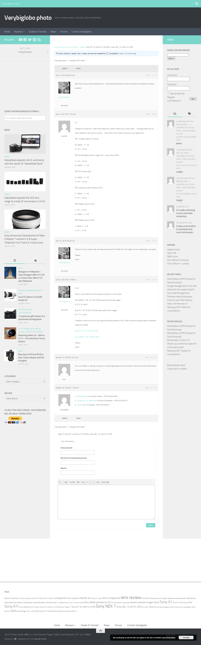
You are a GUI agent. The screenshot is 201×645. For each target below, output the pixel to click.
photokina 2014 (104, 602)
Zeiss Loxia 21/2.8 (41, 611)
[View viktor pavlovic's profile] (64, 93)
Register (171, 97)
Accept (186, 637)
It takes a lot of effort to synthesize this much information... (186, 229)
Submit (150, 525)
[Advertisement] (25, 83)
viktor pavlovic (64, 97)
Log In (193, 99)
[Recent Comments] (174, 114)
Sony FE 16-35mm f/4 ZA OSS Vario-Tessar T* (55, 607)
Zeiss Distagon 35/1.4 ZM (25, 611)
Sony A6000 (23, 607)
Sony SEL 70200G (148, 607)
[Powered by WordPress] (15, 639)
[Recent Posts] (14, 261)
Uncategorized (24, 313)
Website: (64, 468)
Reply (148, 75)
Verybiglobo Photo (11, 3)
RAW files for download (121, 603)
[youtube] (20, 39)
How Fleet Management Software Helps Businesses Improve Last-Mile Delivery (179, 296)
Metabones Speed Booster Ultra (36, 602)
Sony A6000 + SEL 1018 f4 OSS (87, 337)
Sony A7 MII (177, 602)
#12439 (154, 357)
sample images (146, 602)
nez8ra (179, 172)
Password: (172, 84)
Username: (172, 75)
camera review (25, 598)
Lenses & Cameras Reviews (30, 291)
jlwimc (179, 143)
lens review (131, 597)
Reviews (18, 31)
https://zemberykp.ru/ (177, 303)
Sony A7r (11, 606)
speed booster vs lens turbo (173, 607)
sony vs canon (158, 607)
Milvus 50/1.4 (54, 603)
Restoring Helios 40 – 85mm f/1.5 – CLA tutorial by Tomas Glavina (31, 338)
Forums (64, 31)
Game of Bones (82, 396)
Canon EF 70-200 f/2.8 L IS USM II (42, 598)
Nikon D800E (90, 602)
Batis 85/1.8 (16, 598)
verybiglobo (187, 607)
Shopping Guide (25, 310)
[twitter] (29, 39)
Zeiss (20, 268)
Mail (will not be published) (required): (74, 458)
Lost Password (174, 100)
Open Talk (171, 253)
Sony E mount (33, 607)
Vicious (79, 405)
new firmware (78, 603)
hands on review (96, 598)
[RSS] (39, 39)
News (53, 31)
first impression (73, 598)
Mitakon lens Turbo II (66, 603)
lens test (145, 598)
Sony (20, 294)
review (133, 602)
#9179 (154, 75)
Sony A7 (166, 602)
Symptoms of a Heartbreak (87, 401)
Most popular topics (176, 365)
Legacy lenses (173, 249)
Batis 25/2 (7, 598)
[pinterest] (34, 39)
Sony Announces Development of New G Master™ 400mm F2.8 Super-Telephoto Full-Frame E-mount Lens (24, 239)
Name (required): (67, 448)
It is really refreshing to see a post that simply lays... (185, 213)
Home (7, 31)
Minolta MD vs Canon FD (178, 340)
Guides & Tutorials (37, 31)
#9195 (154, 280)
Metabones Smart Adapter (158, 598)
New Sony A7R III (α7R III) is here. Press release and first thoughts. (31, 357)
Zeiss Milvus (53, 611)
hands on (85, 598)
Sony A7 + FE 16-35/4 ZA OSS (86, 331)
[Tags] (189, 114)
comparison (60, 598)
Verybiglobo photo (28, 17)
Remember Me (178, 93)
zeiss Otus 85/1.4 (71, 611)
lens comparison (112, 598)
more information (168, 637)
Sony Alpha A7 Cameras (178, 260)
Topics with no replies (177, 368)
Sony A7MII (187, 602)
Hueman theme (40, 639)
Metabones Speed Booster (177, 598)
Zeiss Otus (61, 611)
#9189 (154, 114)
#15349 (154, 388)
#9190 (154, 241)
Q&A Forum (172, 256)
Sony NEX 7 (106, 606)
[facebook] (25, 39)
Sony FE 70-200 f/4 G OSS (83, 607)
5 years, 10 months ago (127, 53)
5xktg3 (179, 200)
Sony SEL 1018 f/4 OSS (128, 606)
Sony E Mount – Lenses (76, 47)
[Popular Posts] (35, 261)
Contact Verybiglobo (81, 31)
